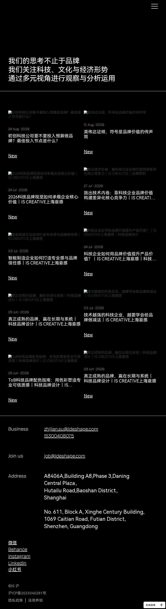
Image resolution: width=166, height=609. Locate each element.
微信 (12, 542)
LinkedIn (17, 563)
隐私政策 (15, 600)
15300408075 (59, 436)
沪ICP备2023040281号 (27, 593)
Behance (17, 549)
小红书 (14, 569)
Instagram (19, 556)
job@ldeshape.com (64, 456)
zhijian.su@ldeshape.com (71, 429)
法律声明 (35, 600)
